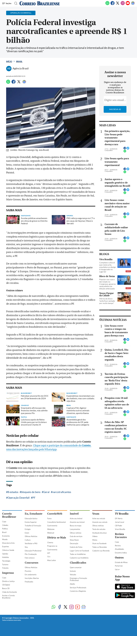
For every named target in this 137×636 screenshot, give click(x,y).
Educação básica (31, 518)
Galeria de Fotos (76, 547)
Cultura (28, 540)
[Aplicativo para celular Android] (125, 595)
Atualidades (119, 549)
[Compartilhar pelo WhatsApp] (124, 152)
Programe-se (52, 546)
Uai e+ (117, 569)
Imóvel (74, 513)
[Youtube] (128, 4)
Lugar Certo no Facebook (79, 551)
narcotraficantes (61, 492)
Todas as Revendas (99, 547)
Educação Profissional (33, 551)
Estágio (28, 529)
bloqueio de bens (30, 492)
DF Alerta (118, 518)
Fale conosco (30, 558)
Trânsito (5, 568)
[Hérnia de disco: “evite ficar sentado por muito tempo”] (124, 297)
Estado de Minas (121, 562)
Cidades (5, 525)
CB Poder (118, 525)
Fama (49, 518)
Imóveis (73, 571)
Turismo (5, 564)
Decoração (74, 543)
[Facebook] (113, 4)
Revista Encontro (121, 536)
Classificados (78, 562)
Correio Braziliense (9, 515)
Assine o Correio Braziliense (8, 596)
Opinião (5, 554)
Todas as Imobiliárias (78, 554)
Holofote (5, 557)
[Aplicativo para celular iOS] (125, 587)
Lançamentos (75, 529)
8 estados (13, 492)
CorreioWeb (54, 513)
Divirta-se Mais (56, 537)
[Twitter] (118, 4)
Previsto (28, 571)
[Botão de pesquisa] (15, 3)
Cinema (50, 542)
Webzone (50, 529)
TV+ (49, 557)
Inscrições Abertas (32, 578)
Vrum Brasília (120, 529)
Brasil (19, 61)
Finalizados (29, 582)
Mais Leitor (51, 560)
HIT (48, 553)
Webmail (50, 533)
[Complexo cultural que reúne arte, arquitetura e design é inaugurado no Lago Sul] (124, 263)
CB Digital (6, 585)
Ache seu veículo (98, 518)
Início (9, 61)
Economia (6, 536)
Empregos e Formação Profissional (78, 579)
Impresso (8, 572)
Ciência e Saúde (8, 550)
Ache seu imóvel (76, 518)
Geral (46, 492)
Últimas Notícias (31, 536)
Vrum (95, 513)
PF (33, 497)
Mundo (4, 539)
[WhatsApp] (107, 4)
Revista (118, 545)
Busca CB (5, 588)
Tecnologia (6, 561)
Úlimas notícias (75, 533)
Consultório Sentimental (56, 522)
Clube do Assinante (9, 592)
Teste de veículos (98, 529)
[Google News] (133, 4)
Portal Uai (119, 566)
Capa (4, 521)
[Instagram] (123, 4)
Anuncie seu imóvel (77, 522)
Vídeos (95, 536)
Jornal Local (119, 522)
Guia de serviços (76, 536)
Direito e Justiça (8, 581)
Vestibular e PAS (31, 543)
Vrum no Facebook (99, 543)
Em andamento (30, 574)
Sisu (26, 547)
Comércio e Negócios (78, 591)
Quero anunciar (76, 567)
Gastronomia (52, 525)
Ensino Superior (31, 522)
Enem (27, 533)
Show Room (74, 540)
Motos (94, 540)
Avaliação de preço (99, 533)
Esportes (5, 546)
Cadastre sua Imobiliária (79, 558)
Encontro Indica (121, 553)
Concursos (31, 562)
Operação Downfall (19, 497)
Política (5, 529)
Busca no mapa (75, 525)
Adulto (72, 584)
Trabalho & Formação (33, 525)
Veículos (73, 574)
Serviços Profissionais (78, 587)
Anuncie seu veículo (99, 522)
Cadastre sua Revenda (101, 551)
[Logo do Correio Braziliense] (40, 3)
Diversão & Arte (8, 543)
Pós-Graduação (31, 554)
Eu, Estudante (33, 513)
